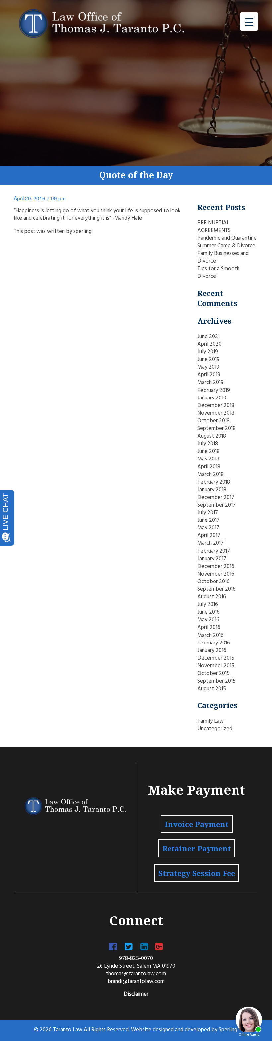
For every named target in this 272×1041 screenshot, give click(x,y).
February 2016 (213, 643)
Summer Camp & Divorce (226, 246)
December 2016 (215, 566)
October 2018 (213, 421)
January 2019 (211, 398)
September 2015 (216, 681)
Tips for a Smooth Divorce (218, 273)
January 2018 (211, 490)
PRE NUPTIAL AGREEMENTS (214, 227)
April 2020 (209, 344)
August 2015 (211, 689)
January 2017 (211, 559)
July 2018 (207, 444)
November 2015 (215, 666)
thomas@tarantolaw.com (136, 974)
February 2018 (213, 482)
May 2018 (208, 459)
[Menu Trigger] (249, 21)
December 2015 (215, 658)
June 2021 (208, 337)
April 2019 (208, 375)
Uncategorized (214, 729)
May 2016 (208, 620)
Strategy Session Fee (196, 873)
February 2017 (213, 551)
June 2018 (208, 451)
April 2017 (208, 535)
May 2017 (208, 528)
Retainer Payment (196, 848)
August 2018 (211, 436)
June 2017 (208, 520)
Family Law (210, 721)
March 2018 (210, 474)
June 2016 (208, 612)
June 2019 (208, 359)
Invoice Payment (197, 824)
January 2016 (211, 650)
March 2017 (210, 543)
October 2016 (213, 582)
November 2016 (215, 574)
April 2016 (208, 627)
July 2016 (207, 604)
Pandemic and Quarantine (227, 238)
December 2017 (215, 497)
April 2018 (208, 467)
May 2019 (208, 367)
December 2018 (215, 405)
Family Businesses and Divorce (223, 257)
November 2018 (215, 413)
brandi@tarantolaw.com (136, 981)
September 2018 (216, 428)
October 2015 (213, 673)
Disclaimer (136, 994)
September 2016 (216, 589)
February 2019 (213, 390)
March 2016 (210, 635)
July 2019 (207, 352)
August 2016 (211, 597)
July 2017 (207, 513)
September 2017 (216, 505)
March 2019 (210, 382)
